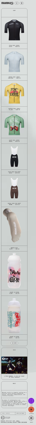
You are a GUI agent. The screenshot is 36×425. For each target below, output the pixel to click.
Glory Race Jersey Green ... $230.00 (14, 141)
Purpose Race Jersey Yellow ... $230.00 (14, 109)
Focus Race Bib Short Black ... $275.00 (14, 172)
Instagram (24, 422)
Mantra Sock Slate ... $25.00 (14, 248)
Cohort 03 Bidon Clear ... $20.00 (14, 293)
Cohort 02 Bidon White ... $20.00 (14, 337)
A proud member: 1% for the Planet (14, 376)
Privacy (15, 422)
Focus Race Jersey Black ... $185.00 (14, 46)
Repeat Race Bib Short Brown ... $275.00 (14, 204)
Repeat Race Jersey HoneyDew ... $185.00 (14, 78)
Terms (19, 422)
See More (14, 343)
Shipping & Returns (6, 422)
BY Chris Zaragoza (14, 377)
